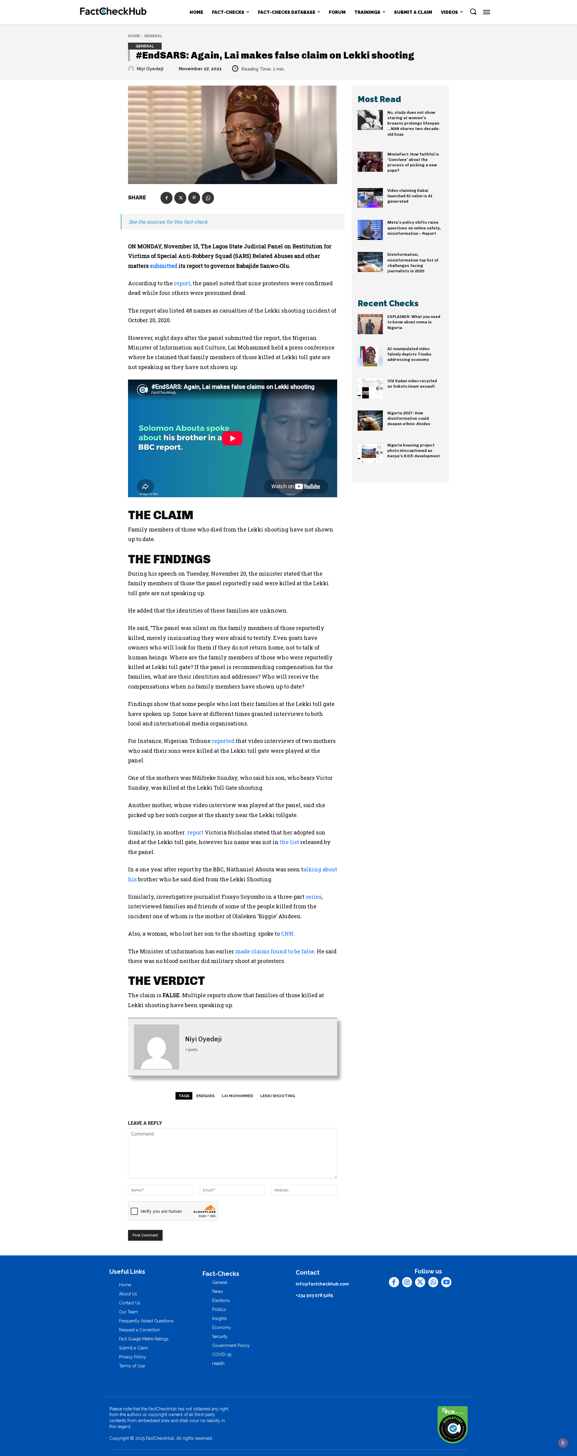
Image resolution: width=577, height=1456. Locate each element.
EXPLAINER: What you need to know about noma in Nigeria (413, 322)
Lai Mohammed (237, 1096)
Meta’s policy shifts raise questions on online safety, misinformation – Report (414, 227)
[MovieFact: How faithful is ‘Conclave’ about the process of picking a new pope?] (370, 162)
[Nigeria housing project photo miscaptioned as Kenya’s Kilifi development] (370, 453)
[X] (180, 198)
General (153, 36)
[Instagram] (407, 1282)
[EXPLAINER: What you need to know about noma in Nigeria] (370, 324)
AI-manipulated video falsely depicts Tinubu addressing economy (409, 354)
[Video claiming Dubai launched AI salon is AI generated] (370, 198)
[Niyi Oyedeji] (132, 69)
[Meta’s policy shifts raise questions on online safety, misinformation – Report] (370, 230)
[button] (473, 11)
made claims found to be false (274, 951)
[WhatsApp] (208, 198)
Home (134, 36)
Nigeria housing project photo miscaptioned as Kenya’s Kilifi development (413, 450)
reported (223, 740)
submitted (163, 265)
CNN (287, 933)
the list (289, 842)
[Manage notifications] (563, 1443)
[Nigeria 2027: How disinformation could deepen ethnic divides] (370, 420)
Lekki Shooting (277, 1096)
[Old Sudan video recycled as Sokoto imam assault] (370, 388)
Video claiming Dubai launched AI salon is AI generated (409, 196)
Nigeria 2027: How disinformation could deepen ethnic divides (408, 418)
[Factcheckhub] (113, 12)
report (182, 283)
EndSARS (205, 1096)
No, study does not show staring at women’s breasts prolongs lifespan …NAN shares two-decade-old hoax (413, 123)
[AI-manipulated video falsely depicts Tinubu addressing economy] (370, 356)
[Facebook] (166, 198)
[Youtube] (446, 1282)
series (314, 896)
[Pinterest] (194, 198)
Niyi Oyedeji (150, 68)
